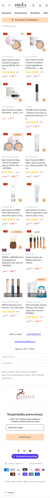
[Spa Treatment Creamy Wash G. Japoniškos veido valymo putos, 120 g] (37, 193)
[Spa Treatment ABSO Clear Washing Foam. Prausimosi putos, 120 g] (13, 193)
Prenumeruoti (25, 437)
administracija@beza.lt (25, 341)
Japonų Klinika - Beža (19, 481)
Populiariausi (21, 13)
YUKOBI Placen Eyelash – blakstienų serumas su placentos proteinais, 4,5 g (36, 114)
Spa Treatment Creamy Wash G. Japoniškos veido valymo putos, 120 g (36, 213)
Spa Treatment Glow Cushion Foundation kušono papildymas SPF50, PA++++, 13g (35, 64)
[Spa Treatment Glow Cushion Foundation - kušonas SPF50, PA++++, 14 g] (13, 43)
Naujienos (6, 13)
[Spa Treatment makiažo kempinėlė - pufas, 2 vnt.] (13, 93)
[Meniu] (3, 5)
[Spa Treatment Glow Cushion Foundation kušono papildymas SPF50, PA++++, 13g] (37, 43)
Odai (45, 13)
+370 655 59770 (33, 334)
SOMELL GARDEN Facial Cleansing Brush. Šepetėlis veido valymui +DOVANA (12, 261)
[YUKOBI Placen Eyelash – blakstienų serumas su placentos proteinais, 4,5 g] (37, 93)
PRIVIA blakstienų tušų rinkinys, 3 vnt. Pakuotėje (13, 306)
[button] (33, 5)
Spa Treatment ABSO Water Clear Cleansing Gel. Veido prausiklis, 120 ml (36, 164)
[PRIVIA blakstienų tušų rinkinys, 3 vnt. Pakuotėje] (13, 288)
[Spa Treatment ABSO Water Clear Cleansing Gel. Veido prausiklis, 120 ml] (37, 143)
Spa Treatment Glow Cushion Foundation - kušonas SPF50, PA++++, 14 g (12, 64)
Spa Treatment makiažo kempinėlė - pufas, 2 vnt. (12, 111)
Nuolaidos (35, 13)
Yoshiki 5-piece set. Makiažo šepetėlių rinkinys (34, 260)
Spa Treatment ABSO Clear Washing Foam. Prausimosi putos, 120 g (12, 213)
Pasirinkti (20, 50)
